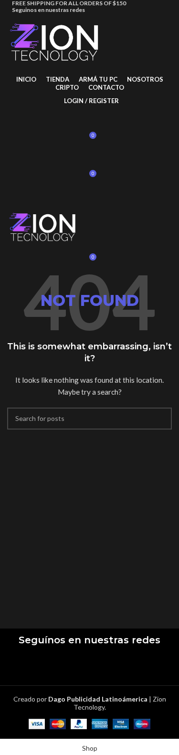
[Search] (89, 119)
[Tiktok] (117, 666)
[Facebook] (62, 666)
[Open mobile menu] (89, 196)
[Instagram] (90, 666)
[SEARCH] (161, 419)
